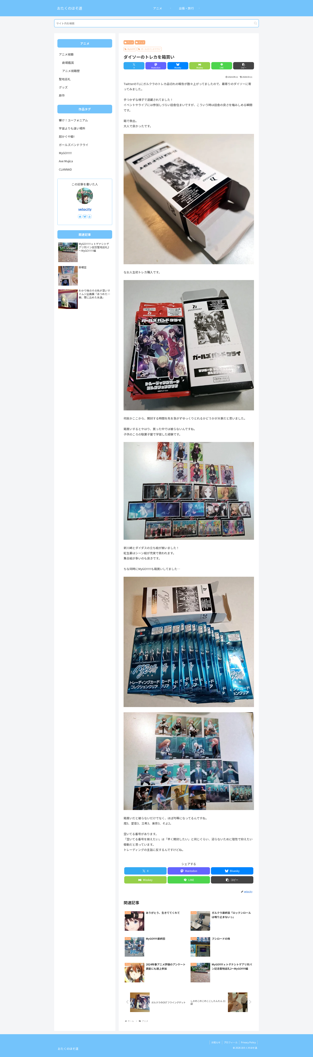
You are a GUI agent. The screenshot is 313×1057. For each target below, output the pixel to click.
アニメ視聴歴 (71, 71)
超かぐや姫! (67, 136)
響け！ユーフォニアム (73, 120)
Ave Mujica (66, 161)
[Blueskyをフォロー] (85, 216)
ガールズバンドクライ (151, 49)
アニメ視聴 (66, 54)
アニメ (130, 42)
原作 (62, 95)
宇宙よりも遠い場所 (72, 128)
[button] (255, 23)
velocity (84, 209)
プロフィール (231, 1042)
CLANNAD (65, 169)
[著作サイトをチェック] (80, 216)
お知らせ (215, 1042)
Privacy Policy (248, 1042)
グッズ (141, 42)
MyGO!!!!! (131, 49)
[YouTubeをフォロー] (89, 216)
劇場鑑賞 (68, 62)
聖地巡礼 (65, 79)
